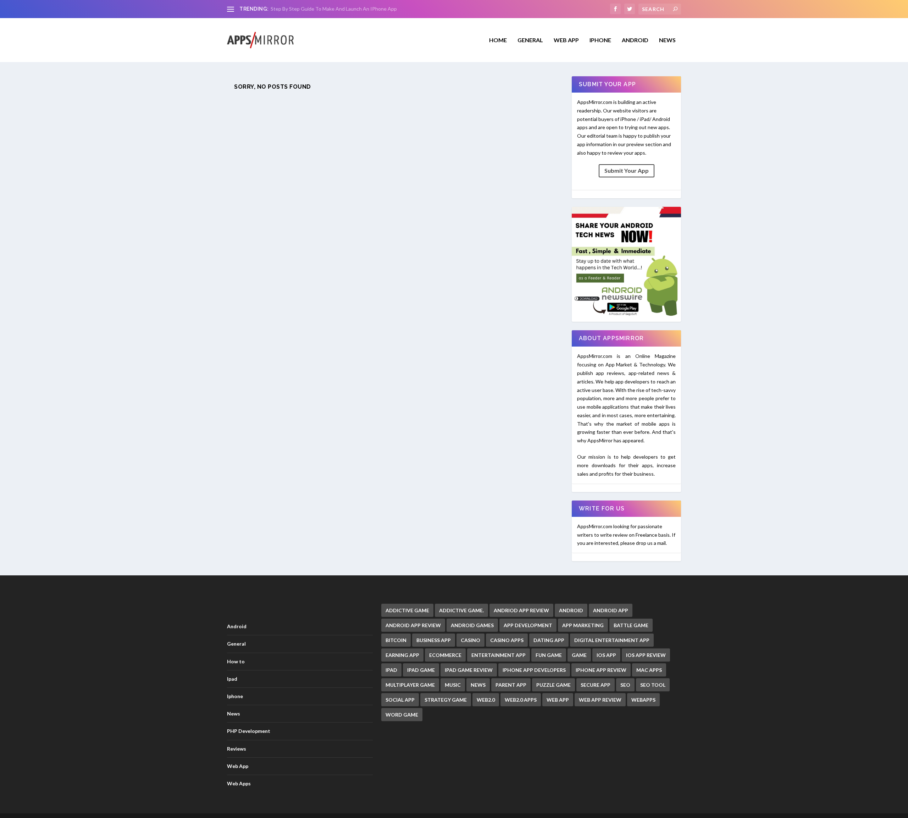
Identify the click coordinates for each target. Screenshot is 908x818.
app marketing (583, 625)
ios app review (646, 655)
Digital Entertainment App (611, 640)
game (579, 655)
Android (635, 40)
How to (236, 661)
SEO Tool (652, 685)
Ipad (232, 679)
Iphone (600, 40)
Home (498, 40)
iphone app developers (534, 670)
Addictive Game (407, 610)
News (667, 40)
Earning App (402, 655)
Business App (433, 640)
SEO (625, 685)
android (571, 610)
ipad (391, 670)
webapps (643, 700)
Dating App (548, 640)
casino (470, 640)
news (478, 685)
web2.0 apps (521, 700)
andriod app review (521, 610)
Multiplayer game (410, 685)
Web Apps (239, 783)
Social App (400, 700)
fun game (549, 655)
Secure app (595, 685)
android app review (413, 625)
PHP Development (248, 731)
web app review (600, 700)
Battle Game (631, 625)
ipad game (421, 670)
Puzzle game (553, 685)
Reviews (236, 749)
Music (453, 685)
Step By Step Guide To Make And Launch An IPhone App (334, 9)
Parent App (510, 685)
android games (472, 625)
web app (558, 700)
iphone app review (601, 670)
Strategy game (446, 700)
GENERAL (530, 40)
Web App (566, 40)
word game (402, 715)
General (236, 644)
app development (528, 625)
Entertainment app (498, 655)
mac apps (649, 670)
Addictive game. (461, 610)
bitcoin (396, 640)
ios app (606, 655)
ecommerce (445, 655)
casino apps (507, 640)
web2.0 (486, 700)
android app (610, 610)
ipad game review (469, 670)
